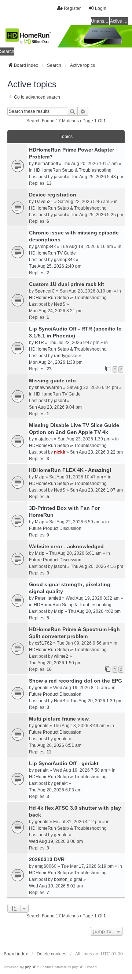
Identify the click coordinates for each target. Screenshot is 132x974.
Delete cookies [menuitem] (51, 953)
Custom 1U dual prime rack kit (66, 284)
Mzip (39, 477)
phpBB (31, 967)
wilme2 (61, 656)
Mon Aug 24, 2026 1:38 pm (55, 362)
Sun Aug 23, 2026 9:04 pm (55, 407)
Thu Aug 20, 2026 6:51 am (55, 745)
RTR (39, 342)
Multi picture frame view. (59, 719)
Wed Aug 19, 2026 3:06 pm (56, 841)
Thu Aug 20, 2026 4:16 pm (97, 566)
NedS (59, 304)
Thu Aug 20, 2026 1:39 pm (96, 700)
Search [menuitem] (7, 51)
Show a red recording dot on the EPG (75, 681)
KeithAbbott (46, 163)
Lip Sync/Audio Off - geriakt (64, 763)
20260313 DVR (47, 859)
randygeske (65, 355)
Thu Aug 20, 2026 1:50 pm (55, 662)
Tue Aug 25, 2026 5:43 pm (97, 176)
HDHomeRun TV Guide (52, 253)
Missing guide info (52, 380)
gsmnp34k (45, 246)
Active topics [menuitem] (119, 21)
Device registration (52, 195)
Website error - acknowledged (66, 546)
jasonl (60, 176)
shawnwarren (48, 387)
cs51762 (43, 643)
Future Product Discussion (55, 528)
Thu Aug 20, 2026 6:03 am (55, 789)
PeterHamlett (48, 598)
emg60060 (45, 866)
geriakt (41, 687)
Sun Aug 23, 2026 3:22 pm (96, 452)
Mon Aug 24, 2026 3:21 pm (55, 310)
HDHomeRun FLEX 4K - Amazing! (70, 470)
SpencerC (45, 291)
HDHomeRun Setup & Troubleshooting (72, 170)
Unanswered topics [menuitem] (100, 21)
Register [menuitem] (72, 8)
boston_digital (68, 879)
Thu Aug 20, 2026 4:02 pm (94, 611)
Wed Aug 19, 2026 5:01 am (56, 886)
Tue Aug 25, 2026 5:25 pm (97, 214)
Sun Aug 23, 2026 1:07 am (96, 490)
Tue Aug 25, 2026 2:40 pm (55, 266)
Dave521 (44, 201)
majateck (44, 439)
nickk (59, 452)
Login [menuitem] (100, 8)
